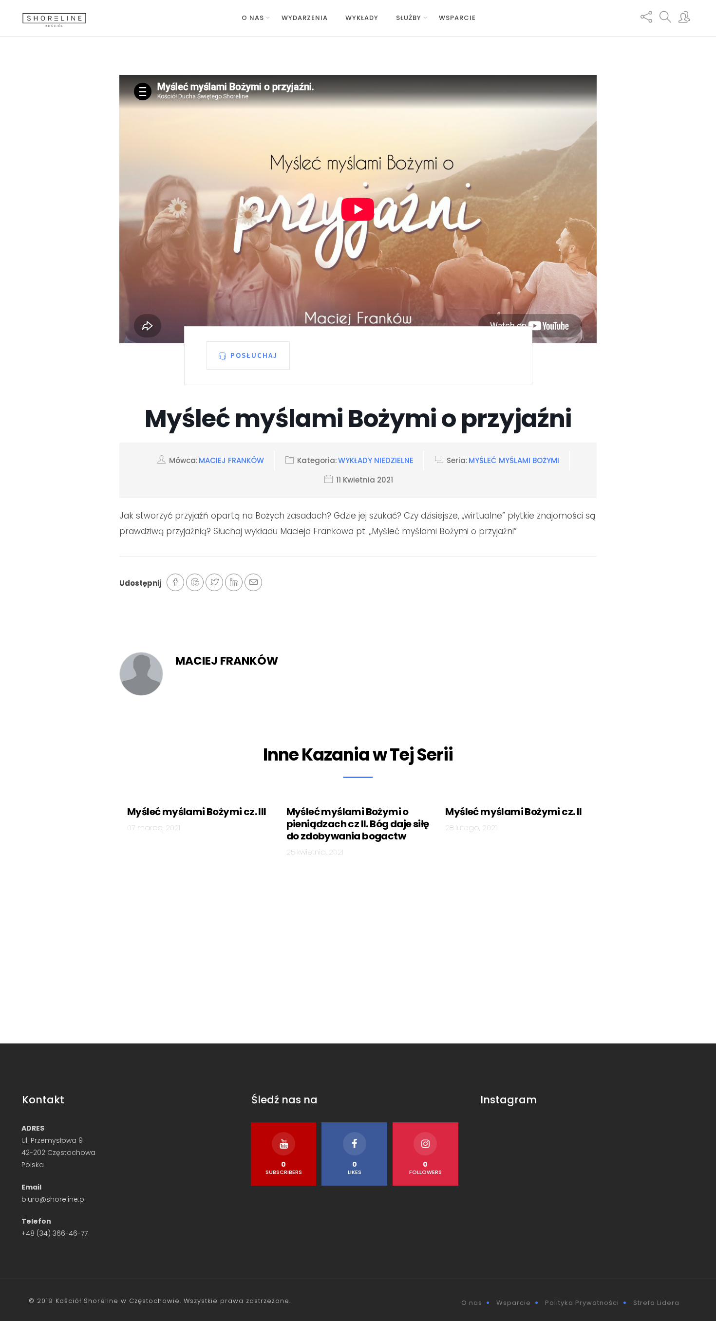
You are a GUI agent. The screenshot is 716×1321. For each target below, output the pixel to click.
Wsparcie (457, 17)
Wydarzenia (305, 17)
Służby (408, 17)
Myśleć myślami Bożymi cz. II (513, 812)
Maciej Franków (231, 460)
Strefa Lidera (656, 1302)
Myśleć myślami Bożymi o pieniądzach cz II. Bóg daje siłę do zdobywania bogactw (357, 824)
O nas (253, 17)
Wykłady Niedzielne (376, 460)
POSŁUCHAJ (254, 355)
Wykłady (361, 17)
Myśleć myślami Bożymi (514, 460)
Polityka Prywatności (582, 1302)
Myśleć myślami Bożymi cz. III (196, 812)
